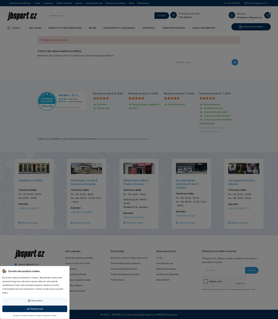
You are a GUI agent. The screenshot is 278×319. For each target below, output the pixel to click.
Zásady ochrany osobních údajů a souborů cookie (35, 315)
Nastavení (34, 300)
